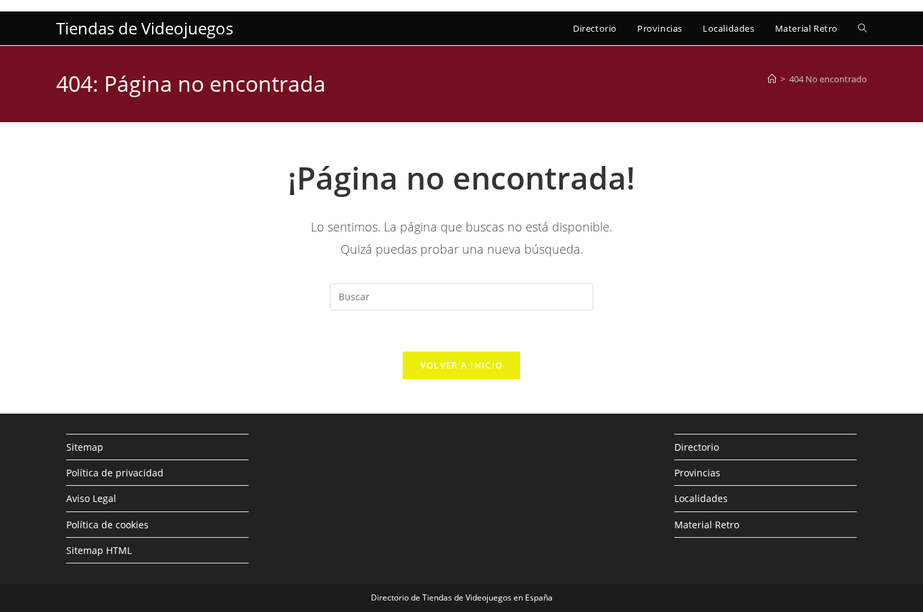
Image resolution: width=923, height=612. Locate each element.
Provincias (697, 472)
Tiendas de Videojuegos (144, 28)
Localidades (701, 498)
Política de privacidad (115, 472)
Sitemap (84, 447)
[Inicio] (772, 79)
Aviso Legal (91, 498)
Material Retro (706, 524)
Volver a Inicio (461, 365)
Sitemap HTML (99, 550)
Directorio (696, 447)
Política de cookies (107, 524)
